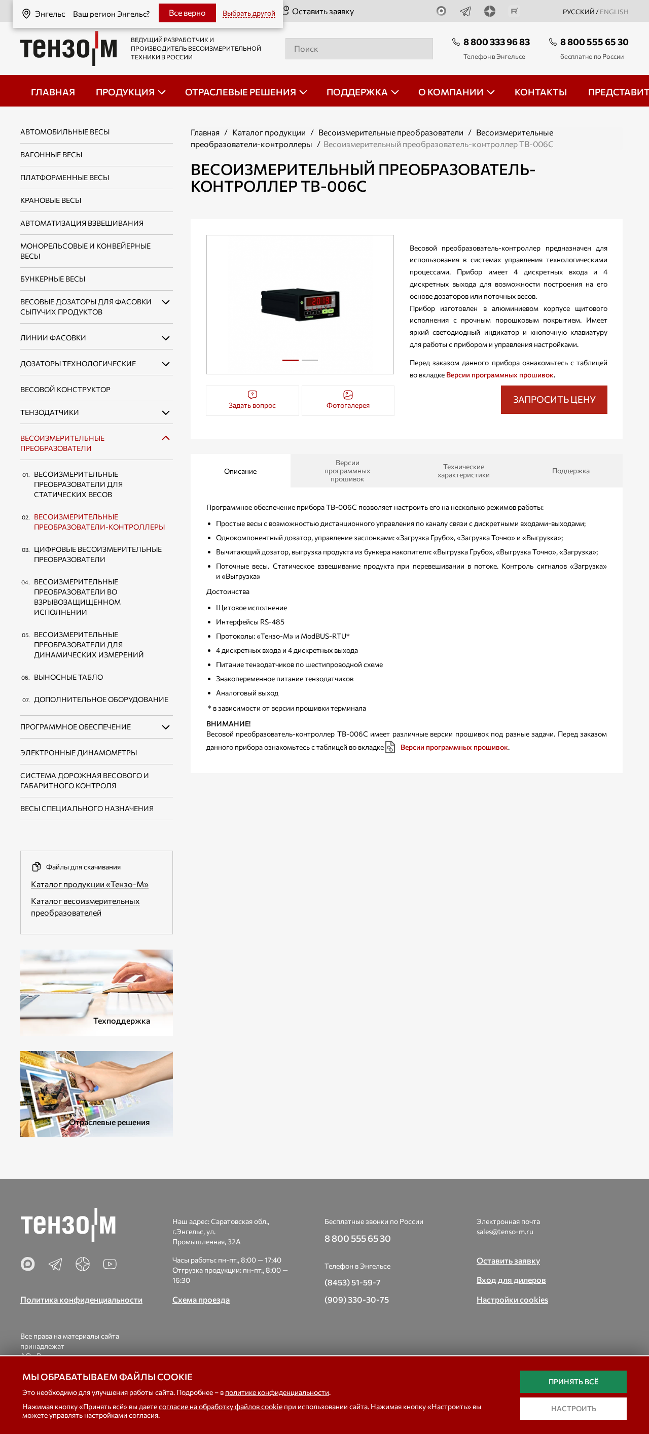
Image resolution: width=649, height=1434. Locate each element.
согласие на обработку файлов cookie (220, 1406)
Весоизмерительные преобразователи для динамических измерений (89, 644)
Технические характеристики (464, 470)
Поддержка (571, 470)
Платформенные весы (64, 177)
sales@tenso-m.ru (505, 1231)
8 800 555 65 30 (594, 41)
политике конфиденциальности (277, 1392)
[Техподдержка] (96, 991)
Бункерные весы (52, 278)
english (614, 12)
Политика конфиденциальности (81, 1299)
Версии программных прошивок (500, 374)
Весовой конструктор (65, 389)
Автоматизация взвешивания (81, 223)
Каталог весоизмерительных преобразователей (85, 906)
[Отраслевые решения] (96, 1092)
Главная (205, 132)
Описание (240, 471)
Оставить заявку (323, 11)
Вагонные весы (51, 154)
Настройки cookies (512, 1299)
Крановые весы (50, 200)
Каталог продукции (269, 132)
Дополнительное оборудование (101, 699)
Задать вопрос (252, 405)
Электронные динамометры (78, 752)
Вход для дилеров (511, 1279)
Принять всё (573, 1381)
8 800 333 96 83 (496, 41)
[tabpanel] (300, 304)
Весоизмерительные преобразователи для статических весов (78, 484)
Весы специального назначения (87, 808)
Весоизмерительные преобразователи (390, 132)
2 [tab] (310, 364)
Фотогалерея (348, 405)
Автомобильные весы (65, 131)
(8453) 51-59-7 (352, 1282)
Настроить (573, 1408)
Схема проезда (201, 1299)
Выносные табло (68, 677)
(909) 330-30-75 (356, 1299)
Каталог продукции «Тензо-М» (90, 884)
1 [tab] (290, 364)
